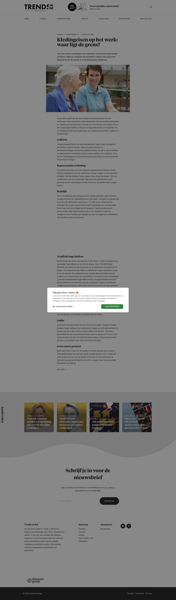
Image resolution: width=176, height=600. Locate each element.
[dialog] (88, 300)
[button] (63, 307)
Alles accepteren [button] (112, 306)
